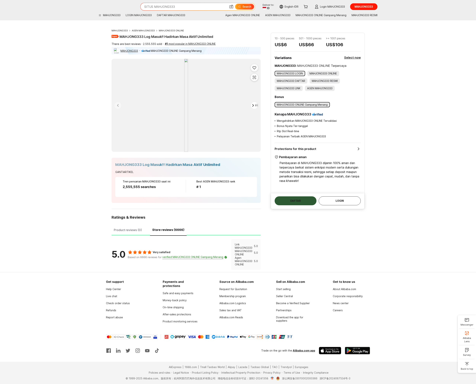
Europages (301, 367)
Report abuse (114, 317)
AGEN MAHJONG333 (143, 30)
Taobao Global (259, 367)
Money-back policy (175, 300)
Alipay (231, 367)
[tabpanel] (186, 254)
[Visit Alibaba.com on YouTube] (147, 350)
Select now (352, 57)
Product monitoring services (180, 321)
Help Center (113, 289)
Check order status (118, 303)
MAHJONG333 (120, 30)
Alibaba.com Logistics (232, 303)
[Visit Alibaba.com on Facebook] (108, 350)
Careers (338, 310)
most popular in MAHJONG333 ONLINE (190, 43)
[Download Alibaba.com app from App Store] (330, 350)
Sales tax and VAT (230, 310)
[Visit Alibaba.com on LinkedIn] (118, 350)
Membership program (232, 296)
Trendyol (286, 367)
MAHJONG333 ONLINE (171, 30)
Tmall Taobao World (212, 367)
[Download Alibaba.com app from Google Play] (357, 350)
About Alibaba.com (344, 289)
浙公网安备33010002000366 (299, 378)
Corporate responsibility (348, 296)
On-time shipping (173, 307)
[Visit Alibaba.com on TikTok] (157, 350)
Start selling (283, 289)
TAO (274, 367)
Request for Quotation (233, 289)
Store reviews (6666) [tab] (168, 230)
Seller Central (284, 296)
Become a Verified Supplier (293, 303)
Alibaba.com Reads (231, 317)
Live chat (111, 296)
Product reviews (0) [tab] (128, 230)
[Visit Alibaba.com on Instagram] (137, 350)
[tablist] (186, 229)
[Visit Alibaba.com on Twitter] (128, 350)
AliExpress (175, 367)
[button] (231, 7)
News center (341, 303)
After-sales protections (177, 314)
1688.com (191, 367)
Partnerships (284, 310)
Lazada (242, 367)
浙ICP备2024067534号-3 (335, 378)
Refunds (111, 310)
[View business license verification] (272, 378)
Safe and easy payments (178, 293)
